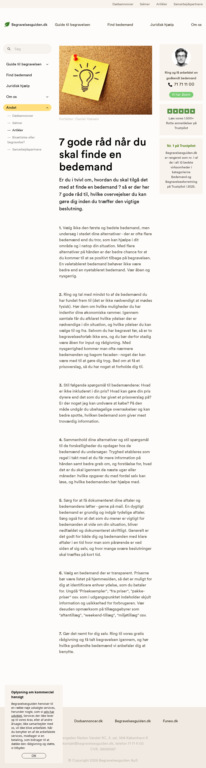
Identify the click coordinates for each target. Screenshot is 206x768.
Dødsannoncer (122, 4)
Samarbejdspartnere (188, 4)
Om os (196, 24)
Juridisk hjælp (162, 24)
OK (34, 756)
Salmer (145, 4)
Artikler (161, 4)
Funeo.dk (170, 721)
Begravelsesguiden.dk (29, 24)
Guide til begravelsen (72, 24)
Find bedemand (120, 24)
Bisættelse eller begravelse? (21, 140)
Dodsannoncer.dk (88, 721)
